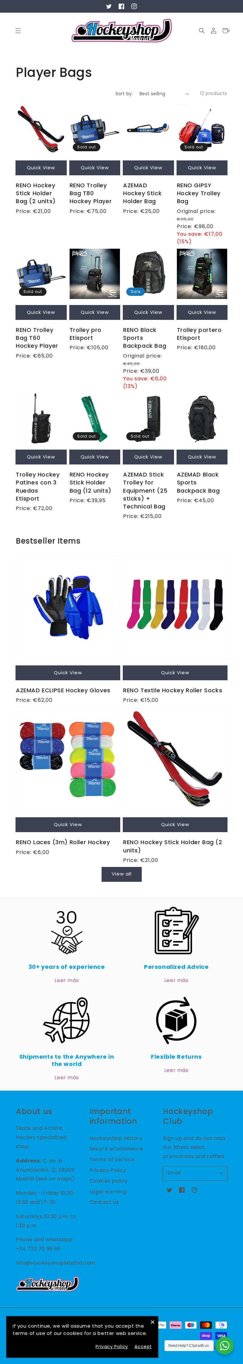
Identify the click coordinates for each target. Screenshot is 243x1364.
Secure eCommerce (116, 1148)
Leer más (66, 980)
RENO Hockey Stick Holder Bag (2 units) (36, 193)
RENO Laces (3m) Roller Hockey (63, 842)
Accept (143, 1346)
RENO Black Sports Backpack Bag (144, 338)
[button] (202, 30)
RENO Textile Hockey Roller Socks (172, 690)
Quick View (41, 167)
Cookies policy (109, 1181)
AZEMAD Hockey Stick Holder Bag (142, 193)
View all (122, 873)
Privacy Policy (108, 1170)
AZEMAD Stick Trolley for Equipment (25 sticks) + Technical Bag (145, 490)
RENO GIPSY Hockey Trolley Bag (199, 193)
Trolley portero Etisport (199, 334)
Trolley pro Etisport (86, 334)
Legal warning (108, 1191)
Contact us (104, 1202)
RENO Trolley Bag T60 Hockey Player (37, 338)
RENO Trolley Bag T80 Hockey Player (91, 193)
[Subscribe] (220, 1173)
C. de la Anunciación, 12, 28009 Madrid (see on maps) (45, 1170)
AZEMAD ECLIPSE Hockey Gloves (63, 690)
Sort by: (124, 93)
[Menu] (18, 30)
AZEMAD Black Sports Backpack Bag (198, 482)
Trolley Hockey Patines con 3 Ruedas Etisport (37, 486)
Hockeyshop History (116, 1138)
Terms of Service (112, 1159)
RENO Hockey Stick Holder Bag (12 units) (90, 482)
